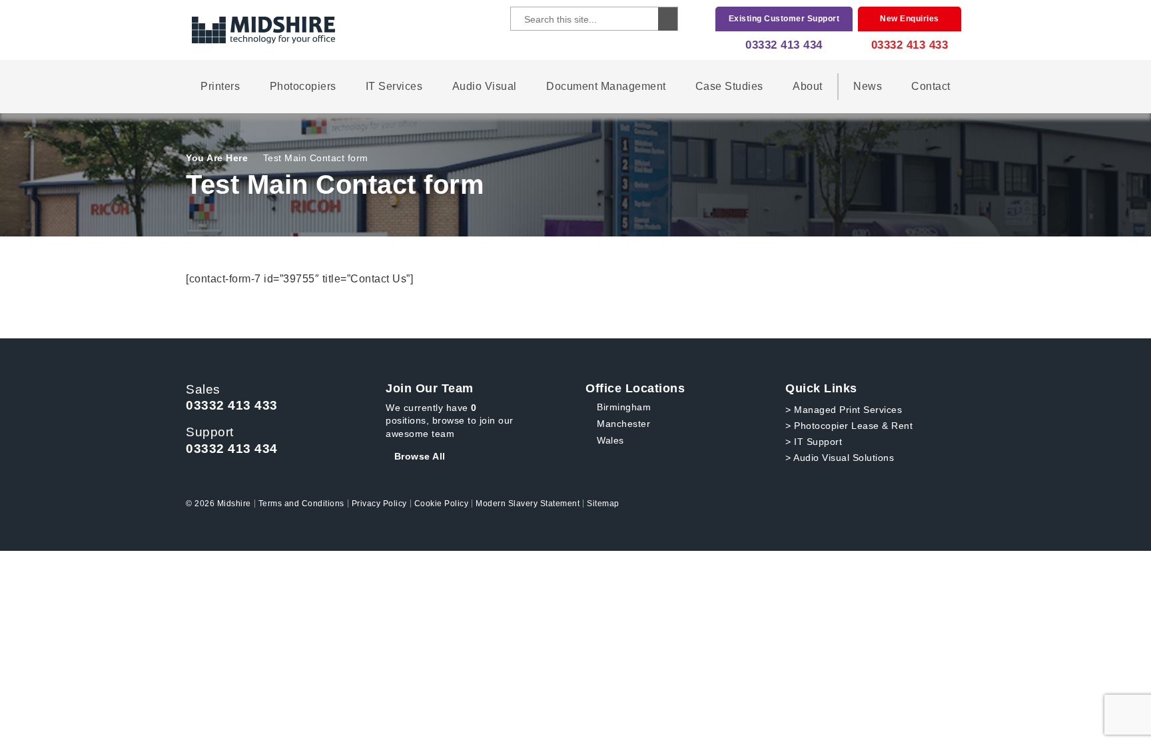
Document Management (606, 86)
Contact (931, 86)
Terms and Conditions (301, 503)
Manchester (623, 423)
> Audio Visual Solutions (839, 457)
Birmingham (624, 407)
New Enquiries (909, 18)
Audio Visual (484, 86)
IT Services (394, 86)
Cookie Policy (441, 503)
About (808, 86)
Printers (220, 86)
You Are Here (217, 158)
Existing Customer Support (784, 18)
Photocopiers (303, 86)
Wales (610, 440)
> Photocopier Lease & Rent (849, 425)
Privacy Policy (379, 503)
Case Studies (729, 86)
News (867, 86)
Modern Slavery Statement (527, 503)
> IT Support (813, 441)
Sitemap (603, 503)
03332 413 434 (784, 45)
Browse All (420, 456)
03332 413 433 (910, 45)
